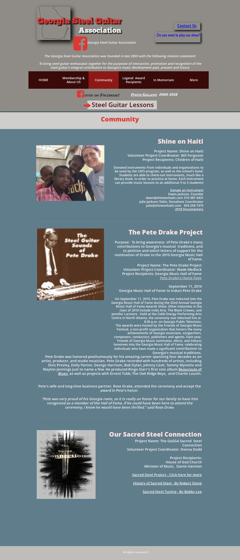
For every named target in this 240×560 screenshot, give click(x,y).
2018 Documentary (189, 209)
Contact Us (187, 26)
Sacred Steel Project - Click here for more (167, 474)
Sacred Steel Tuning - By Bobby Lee (172, 491)
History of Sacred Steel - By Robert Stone (167, 483)
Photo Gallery (144, 94)
